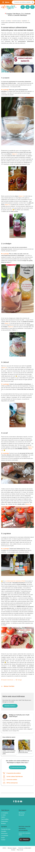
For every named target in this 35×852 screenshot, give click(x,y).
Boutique (3, 823)
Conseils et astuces (16, 20)
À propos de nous (5, 829)
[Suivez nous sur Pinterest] (18, 801)
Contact (3, 839)
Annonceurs (4, 833)
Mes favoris (31, 7)
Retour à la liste (9, 686)
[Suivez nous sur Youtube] (21, 801)
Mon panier (27, 7)
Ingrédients (24, 20)
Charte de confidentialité (24, 848)
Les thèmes (8, 20)
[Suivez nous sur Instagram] (16, 801)
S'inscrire (25, 839)
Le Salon (3, 815)
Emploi (3, 837)
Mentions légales (12, 848)
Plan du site (20, 849)
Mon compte (22, 7)
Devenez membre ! (10, 706)
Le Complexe (4, 813)
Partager (20, 680)
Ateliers (3, 817)
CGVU (4, 848)
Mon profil (21, 815)
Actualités (3, 831)
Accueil (2, 20)
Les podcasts (4, 835)
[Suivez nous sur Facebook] (13, 801)
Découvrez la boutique (18, 767)
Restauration (4, 821)
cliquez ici (14, 154)
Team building (4, 819)
